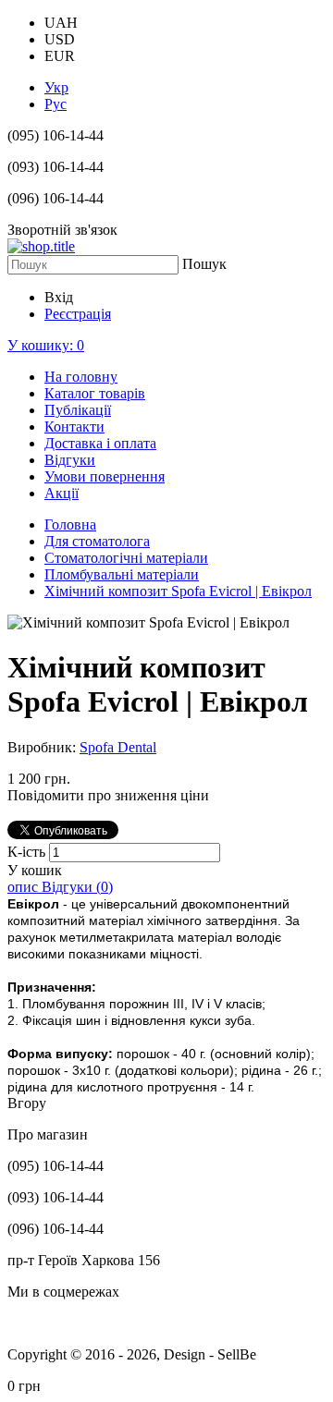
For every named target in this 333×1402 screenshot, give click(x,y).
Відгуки (69, 460)
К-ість (28, 851)
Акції (61, 493)
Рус (55, 104)
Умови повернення (104, 476)
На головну (80, 376)
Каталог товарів (94, 393)
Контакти (74, 426)
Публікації (77, 410)
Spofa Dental (118, 747)
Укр (56, 87)
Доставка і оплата (100, 443)
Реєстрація (77, 314)
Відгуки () (77, 887)
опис (24, 887)
